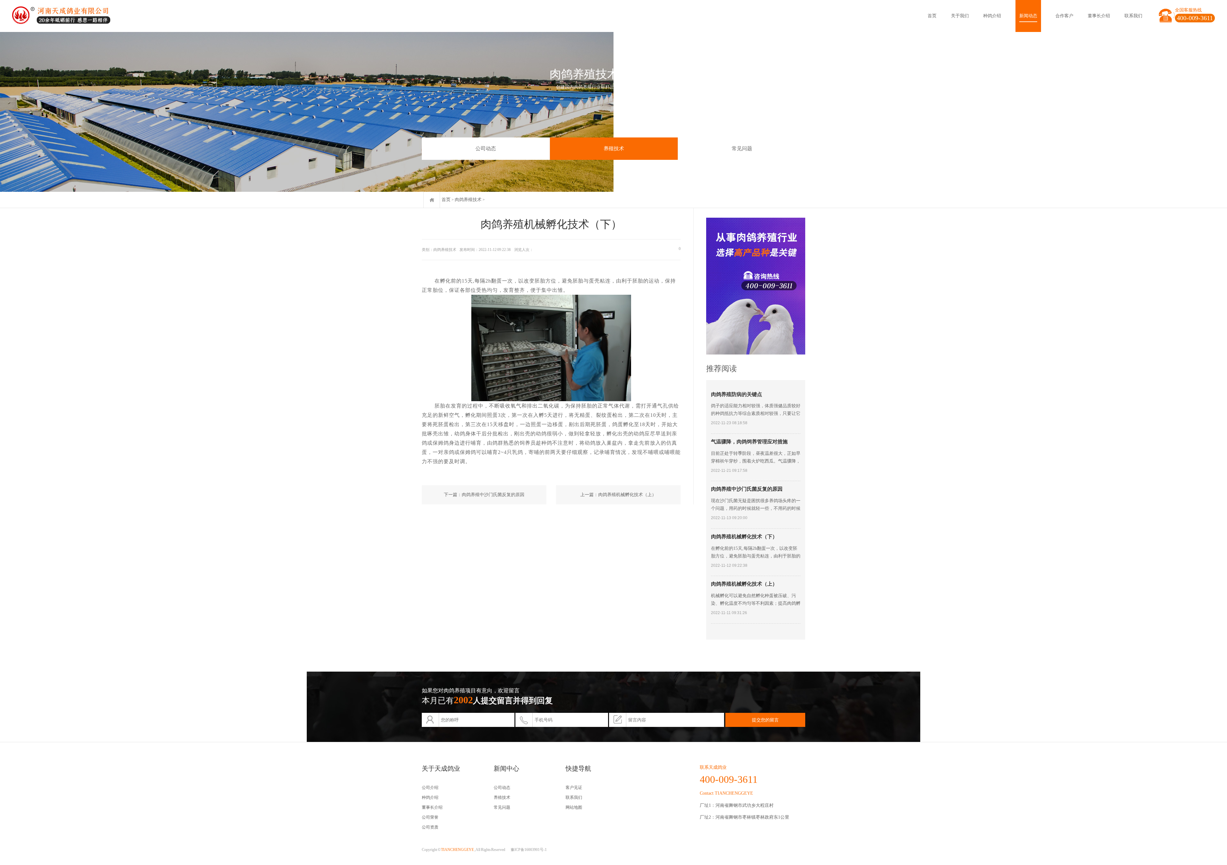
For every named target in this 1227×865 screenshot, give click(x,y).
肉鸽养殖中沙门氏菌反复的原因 (493, 494)
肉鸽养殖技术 (468, 199)
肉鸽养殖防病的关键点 (736, 394)
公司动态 (485, 148)
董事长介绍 (1099, 15)
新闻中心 (506, 768)
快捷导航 (578, 768)
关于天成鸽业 (441, 768)
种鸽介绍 (992, 15)
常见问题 (742, 148)
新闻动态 (1028, 15)
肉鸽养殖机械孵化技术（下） (744, 536)
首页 (932, 15)
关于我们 (960, 15)
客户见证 (574, 787)
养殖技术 (614, 148)
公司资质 (430, 827)
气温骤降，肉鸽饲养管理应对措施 (749, 441)
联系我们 (1133, 15)
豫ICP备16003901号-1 (529, 849)
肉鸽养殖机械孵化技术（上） (627, 494)
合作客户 (1064, 15)
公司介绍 (430, 787)
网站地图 (574, 807)
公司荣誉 (430, 817)
